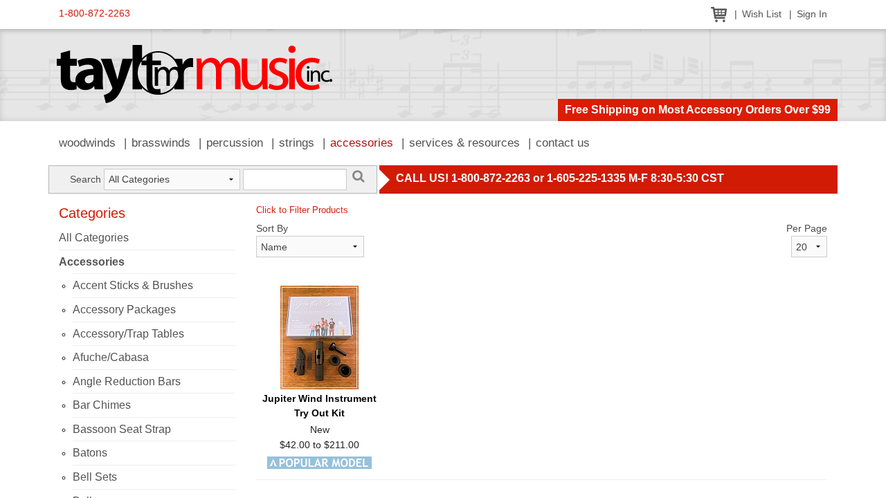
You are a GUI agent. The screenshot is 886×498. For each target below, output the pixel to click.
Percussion (234, 142)
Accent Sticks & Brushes (133, 285)
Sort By (272, 228)
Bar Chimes (102, 405)
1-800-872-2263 (94, 13)
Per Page (806, 228)
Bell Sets (95, 477)
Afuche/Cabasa (111, 357)
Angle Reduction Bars (127, 381)
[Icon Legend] (319, 462)
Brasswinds (161, 142)
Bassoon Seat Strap (122, 429)
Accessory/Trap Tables (128, 334)
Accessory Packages (124, 309)
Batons (90, 453)
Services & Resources (464, 142)
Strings (296, 142)
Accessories (361, 142)
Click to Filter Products (302, 210)
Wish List (761, 14)
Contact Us (563, 142)
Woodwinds (87, 142)
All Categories (94, 237)
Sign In (812, 14)
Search (85, 179)
